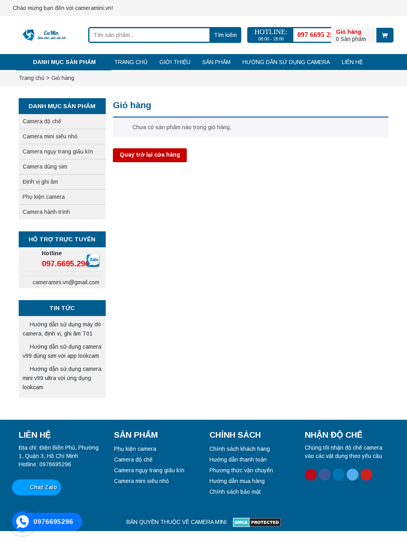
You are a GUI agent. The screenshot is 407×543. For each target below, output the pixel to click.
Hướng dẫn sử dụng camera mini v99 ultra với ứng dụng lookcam (62, 378)
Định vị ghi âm (40, 181)
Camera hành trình (46, 212)
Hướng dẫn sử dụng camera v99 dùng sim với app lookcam (62, 351)
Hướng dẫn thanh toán (238, 459)
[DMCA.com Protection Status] (257, 522)
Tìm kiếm (225, 35)
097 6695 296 (317, 35)
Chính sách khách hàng (239, 449)
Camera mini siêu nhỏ (50, 136)
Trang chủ (130, 62)
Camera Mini (209, 522)
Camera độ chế (42, 121)
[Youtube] (174, 6)
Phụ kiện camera (44, 197)
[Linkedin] (147, 6)
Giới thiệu (174, 62)
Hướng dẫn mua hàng (237, 481)
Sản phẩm (216, 62)
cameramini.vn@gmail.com (65, 282)
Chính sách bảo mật (235, 492)
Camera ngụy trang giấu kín (58, 151)
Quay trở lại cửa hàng (150, 154)
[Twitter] (161, 6)
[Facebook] (133, 6)
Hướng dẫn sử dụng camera (286, 62)
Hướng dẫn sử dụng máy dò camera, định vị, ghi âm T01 (62, 329)
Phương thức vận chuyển (241, 470)
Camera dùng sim (45, 166)
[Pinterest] (119, 6)
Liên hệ (352, 62)
